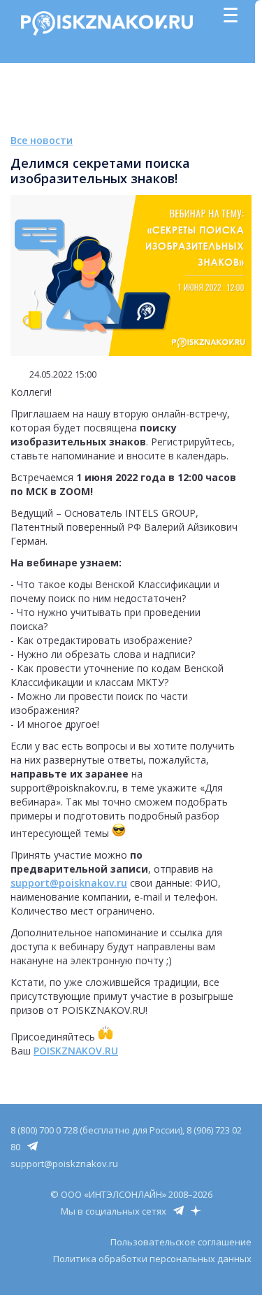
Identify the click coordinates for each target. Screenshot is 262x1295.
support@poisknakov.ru (68, 882)
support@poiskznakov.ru (64, 1163)
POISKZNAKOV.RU (76, 1050)
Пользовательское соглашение (181, 1242)
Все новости (41, 140)
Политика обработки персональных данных (152, 1258)
